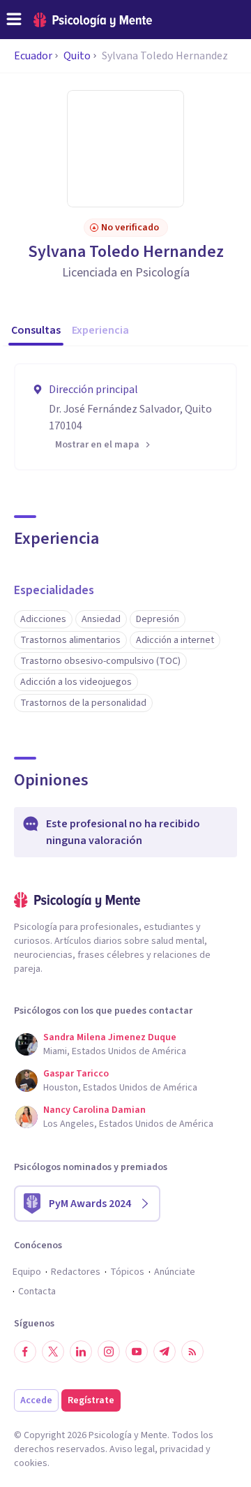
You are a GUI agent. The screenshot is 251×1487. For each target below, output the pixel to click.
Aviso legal (132, 1449)
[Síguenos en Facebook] (25, 1351)
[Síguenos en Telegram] (164, 1351)
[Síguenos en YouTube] (137, 1351)
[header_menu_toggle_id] (14, 20)
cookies (30, 1463)
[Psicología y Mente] (92, 20)
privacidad (182, 1449)
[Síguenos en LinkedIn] (81, 1351)
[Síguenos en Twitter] (53, 1351)
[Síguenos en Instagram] (109, 1351)
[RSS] (192, 1351)
